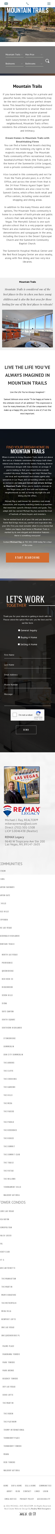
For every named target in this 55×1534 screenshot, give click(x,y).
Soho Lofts (8, 1395)
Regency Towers (10, 1379)
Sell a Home (30, 1486)
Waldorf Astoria (12, 1195)
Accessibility (43, 1499)
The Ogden (8, 1414)
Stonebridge (10, 1038)
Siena (4, 1003)
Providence (7, 963)
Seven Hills (7, 995)
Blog (18, 1491)
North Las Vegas (10, 955)
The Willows (10, 1179)
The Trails (9, 1163)
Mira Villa (6, 1311)
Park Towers (9, 1362)
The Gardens (10, 1087)
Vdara (6, 1454)
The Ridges (9, 1138)
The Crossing (10, 1079)
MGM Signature (8, 1295)
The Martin (6, 1287)
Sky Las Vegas (9, 1387)
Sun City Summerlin (13, 1055)
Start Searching (27, 557)
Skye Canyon (8, 1011)
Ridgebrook (7, 987)
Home (6, 1486)
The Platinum (10, 1422)
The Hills (8, 1095)
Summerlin (9, 1046)
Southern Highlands (12, 1028)
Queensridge (8, 971)
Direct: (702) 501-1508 (20, 827)
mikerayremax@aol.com (21, 824)
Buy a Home (16, 1486)
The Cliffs (8, 1071)
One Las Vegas (7, 1327)
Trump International (14, 1430)
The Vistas (9, 1171)
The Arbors (9, 1063)
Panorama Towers (11, 1354)
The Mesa (8, 1103)
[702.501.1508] (27, 3)
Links (37, 1491)
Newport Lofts (8, 1319)
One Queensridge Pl (10, 1335)
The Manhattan (8, 1279)
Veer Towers (9, 1462)
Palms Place (8, 1346)
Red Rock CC (7, 979)
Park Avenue (8, 1370)
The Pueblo (9, 1122)
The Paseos (9, 1111)
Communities (45, 1486)
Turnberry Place (12, 1438)
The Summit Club (12, 1154)
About (10, 1491)
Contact (27, 1491)
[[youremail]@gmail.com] (6, 3)
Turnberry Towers (13, 1446)
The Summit (9, 1146)
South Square (8, 1020)
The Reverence (10, 1130)
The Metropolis (9, 1303)
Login (45, 1491)
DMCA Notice (10, 1499)
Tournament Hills (12, 1187)
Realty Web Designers (41, 1509)
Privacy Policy (27, 1499)
